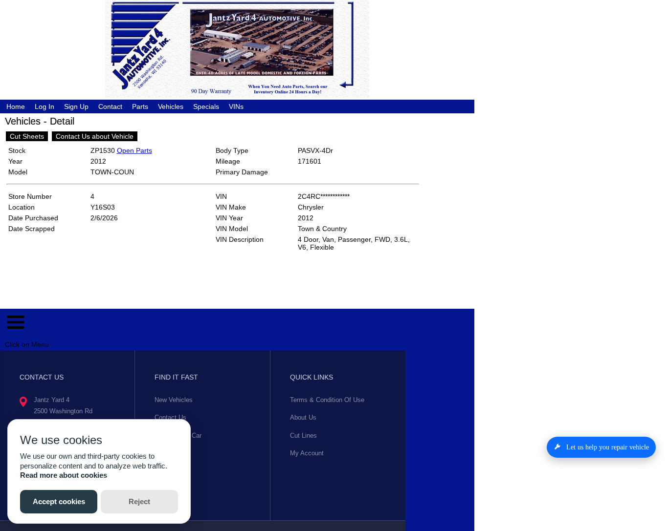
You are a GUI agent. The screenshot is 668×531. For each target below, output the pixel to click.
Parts (140, 106)
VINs (236, 106)
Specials (206, 106)
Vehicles (170, 106)
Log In (44, 106)
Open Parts (134, 150)
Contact (110, 106)
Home (15, 106)
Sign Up (76, 106)
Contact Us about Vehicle (95, 136)
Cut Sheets (27, 136)
